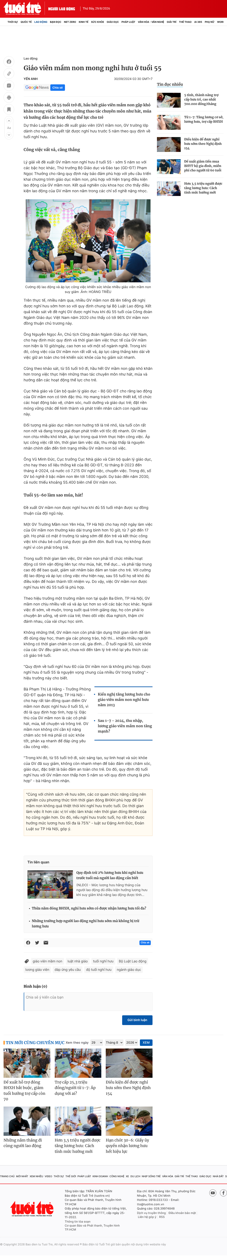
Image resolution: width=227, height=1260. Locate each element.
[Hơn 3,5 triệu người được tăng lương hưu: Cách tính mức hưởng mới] (169, 188)
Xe (127, 1176)
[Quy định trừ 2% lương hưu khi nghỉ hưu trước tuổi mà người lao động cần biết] (50, 884)
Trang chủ (7, 1176)
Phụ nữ (210, 21)
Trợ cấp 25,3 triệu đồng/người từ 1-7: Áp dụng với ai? (75, 1088)
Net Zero (70, 21)
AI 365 (198, 21)
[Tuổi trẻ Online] (32, 1209)
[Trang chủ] (5, 22)
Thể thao (185, 21)
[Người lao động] (61, 8)
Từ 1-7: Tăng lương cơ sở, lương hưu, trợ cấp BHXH (203, 119)
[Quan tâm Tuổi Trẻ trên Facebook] (223, 1192)
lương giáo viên (37, 969)
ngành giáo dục (129, 969)
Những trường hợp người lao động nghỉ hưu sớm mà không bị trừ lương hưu (85, 924)
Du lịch (135, 1176)
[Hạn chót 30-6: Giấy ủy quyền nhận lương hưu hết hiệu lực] (129, 1121)
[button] (9, 120)
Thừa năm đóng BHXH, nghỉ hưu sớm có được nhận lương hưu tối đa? (89, 908)
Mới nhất (22, 1176)
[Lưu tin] (9, 110)
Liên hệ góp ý (147, 1217)
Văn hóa (167, 1176)
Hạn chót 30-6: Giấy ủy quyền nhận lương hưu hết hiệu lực (127, 1146)
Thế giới (70, 1176)
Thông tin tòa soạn (77, 1221)
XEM (146, 1043)
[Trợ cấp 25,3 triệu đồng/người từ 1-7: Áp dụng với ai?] (78, 1063)
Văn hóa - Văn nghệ (151, 21)
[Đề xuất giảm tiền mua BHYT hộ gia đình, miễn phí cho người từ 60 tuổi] (169, 166)
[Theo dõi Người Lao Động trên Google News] (37, 87)
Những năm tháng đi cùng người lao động (23, 1143)
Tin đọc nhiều (170, 84)
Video (48, 1176)
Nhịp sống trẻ (151, 1176)
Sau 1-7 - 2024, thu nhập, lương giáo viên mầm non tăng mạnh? (125, 726)
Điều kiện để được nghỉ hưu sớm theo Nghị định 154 (203, 143)
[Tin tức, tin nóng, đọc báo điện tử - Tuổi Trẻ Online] (26, 8)
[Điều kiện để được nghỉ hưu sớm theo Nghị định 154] (169, 144)
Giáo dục (113, 21)
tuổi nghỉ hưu (103, 961)
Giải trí (171, 21)
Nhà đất (218, 1176)
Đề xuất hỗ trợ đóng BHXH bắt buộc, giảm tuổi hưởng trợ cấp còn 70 (24, 1091)
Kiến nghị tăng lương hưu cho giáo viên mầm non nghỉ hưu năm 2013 (124, 699)
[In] (9, 98)
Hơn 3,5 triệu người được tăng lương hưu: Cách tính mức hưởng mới (203, 188)
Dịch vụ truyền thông (151, 1213)
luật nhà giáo (78, 961)
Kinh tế (83, 21)
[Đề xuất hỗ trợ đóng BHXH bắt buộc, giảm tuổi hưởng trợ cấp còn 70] (27, 1063)
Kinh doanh (100, 1176)
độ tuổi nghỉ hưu (99, 969)
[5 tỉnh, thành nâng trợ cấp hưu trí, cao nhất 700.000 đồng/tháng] (169, 100)
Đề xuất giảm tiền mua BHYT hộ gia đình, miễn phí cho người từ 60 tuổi (202, 165)
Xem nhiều (36, 1176)
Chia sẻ (58, 87)
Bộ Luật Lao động (132, 961)
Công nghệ (117, 1176)
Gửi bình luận (137, 1020)
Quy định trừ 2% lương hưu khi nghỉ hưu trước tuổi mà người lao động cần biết (109, 875)
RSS (162, 1217)
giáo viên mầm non (47, 961)
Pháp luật (128, 21)
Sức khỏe (97, 21)
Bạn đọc (55, 21)
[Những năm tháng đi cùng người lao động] (27, 1121)
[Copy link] (9, 74)
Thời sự (13, 21)
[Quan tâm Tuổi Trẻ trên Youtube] (212, 1192)
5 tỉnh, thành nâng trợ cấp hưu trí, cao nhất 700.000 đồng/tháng (201, 99)
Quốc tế (26, 21)
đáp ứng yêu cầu (68, 969)
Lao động (40, 21)
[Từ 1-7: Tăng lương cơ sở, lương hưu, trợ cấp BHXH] (169, 122)
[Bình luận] (9, 86)
